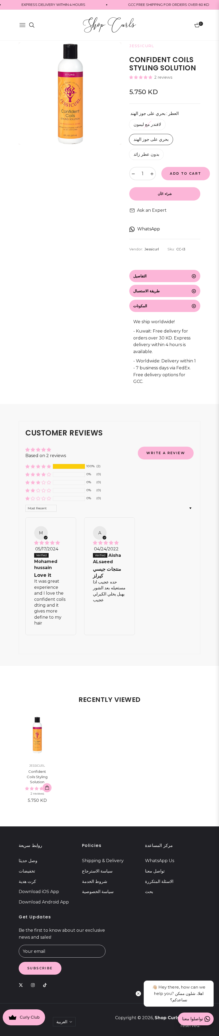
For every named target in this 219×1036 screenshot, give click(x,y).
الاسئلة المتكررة (159, 881)
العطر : (154, 113)
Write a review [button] (165, 453)
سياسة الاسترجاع (97, 871)
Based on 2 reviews (45, 455)
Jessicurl (37, 765)
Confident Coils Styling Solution (37, 776)
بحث (149, 891)
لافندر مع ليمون (147, 124)
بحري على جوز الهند (151, 139)
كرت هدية (27, 881)
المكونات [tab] (140, 305)
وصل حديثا (28, 860)
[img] (47, 542)
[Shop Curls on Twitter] (22, 985)
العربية (61, 1021)
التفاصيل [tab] (140, 276)
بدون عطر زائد (146, 154)
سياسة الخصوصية (98, 891)
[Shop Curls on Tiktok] (46, 985)
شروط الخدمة (94, 881)
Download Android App (44, 902)
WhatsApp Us (159, 860)
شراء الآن (164, 194)
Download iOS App (39, 891)
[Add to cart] (47, 787)
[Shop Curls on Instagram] (34, 985)
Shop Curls (167, 1017)
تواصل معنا (155, 871)
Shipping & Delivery (103, 860)
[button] (141, 77)
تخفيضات (27, 871)
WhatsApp (148, 228)
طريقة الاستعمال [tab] (146, 291)
